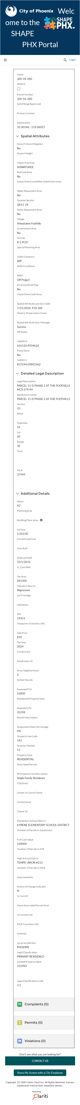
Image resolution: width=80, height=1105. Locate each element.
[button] (65, 60)
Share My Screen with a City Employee (40, 1072)
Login (72, 59)
